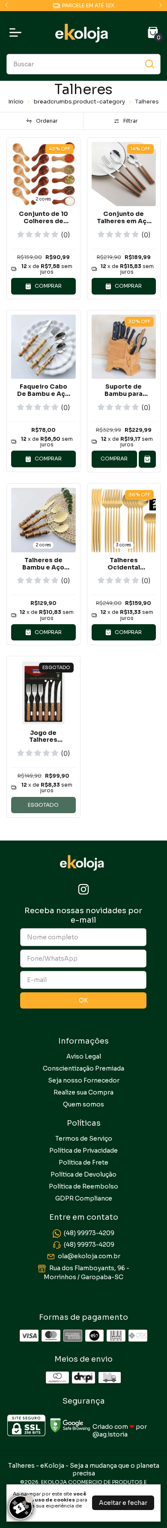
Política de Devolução (83, 1174)
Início (16, 101)
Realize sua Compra (83, 1092)
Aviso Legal (83, 1056)
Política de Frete (83, 1162)
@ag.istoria (110, 1434)
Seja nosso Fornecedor (83, 1080)
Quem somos (83, 1104)
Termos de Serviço (83, 1138)
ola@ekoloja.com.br (89, 1256)
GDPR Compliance (83, 1198)
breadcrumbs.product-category (79, 101)
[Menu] (17, 32)
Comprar (114, 458)
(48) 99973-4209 (89, 1233)
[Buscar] (149, 64)
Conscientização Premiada (83, 1068)
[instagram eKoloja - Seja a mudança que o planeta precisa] (83, 889)
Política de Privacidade (83, 1150)
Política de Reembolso (83, 1186)
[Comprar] (147, 459)
